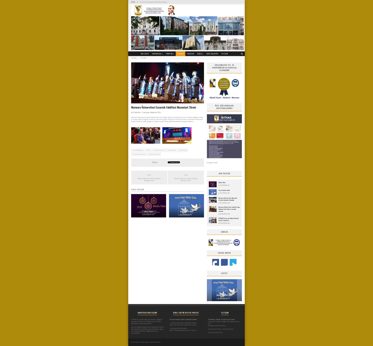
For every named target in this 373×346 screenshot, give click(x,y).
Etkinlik (180, 54)
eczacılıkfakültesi (137, 150)
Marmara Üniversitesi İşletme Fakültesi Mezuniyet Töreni (186, 179)
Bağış (199, 54)
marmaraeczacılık (159, 150)
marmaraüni (183, 150)
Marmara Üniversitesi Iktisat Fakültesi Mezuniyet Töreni (149, 179)
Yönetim (169, 54)
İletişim (224, 54)
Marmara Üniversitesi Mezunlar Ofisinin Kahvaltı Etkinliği (228, 199)
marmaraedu (172, 150)
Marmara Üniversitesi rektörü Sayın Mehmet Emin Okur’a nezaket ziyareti (229, 209)
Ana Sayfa (145, 54)
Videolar (190, 54)
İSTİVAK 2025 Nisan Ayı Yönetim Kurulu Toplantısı (154, 3)
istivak (148, 150)
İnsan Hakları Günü (186, 211)
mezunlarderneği (154, 154)
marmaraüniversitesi (139, 154)
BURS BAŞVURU (212, 54)
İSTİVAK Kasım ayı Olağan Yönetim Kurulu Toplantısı (229, 219)
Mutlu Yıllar (148, 211)
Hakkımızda (156, 54)
